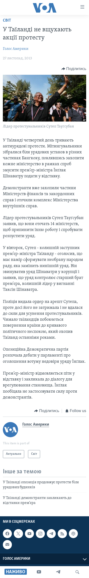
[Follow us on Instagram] (40, 533)
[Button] (73, 69)
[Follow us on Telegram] (51, 533)
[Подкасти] (73, 533)
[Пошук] (77, 572)
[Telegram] (58, 572)
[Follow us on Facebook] (7, 533)
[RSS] (62, 533)
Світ (7, 21)
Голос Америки (15, 49)
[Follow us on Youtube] (29, 533)
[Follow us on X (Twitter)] (18, 533)
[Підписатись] (7, 544)
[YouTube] (39, 572)
